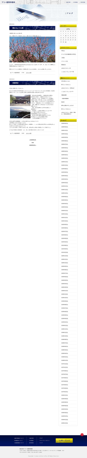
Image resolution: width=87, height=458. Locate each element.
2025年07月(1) (64, 144)
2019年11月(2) (64, 294)
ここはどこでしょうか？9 (67, 91)
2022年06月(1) (64, 234)
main (33, 142)
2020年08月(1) (64, 269)
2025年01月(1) (64, 161)
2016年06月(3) (64, 405)
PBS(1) (63, 50)
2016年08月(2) (64, 402)
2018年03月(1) (64, 353)
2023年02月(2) (64, 207)
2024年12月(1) (64, 165)
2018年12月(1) (64, 329)
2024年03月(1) (64, 179)
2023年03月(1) (64, 203)
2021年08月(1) (64, 245)
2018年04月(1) (64, 349)
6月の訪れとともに (65, 81)
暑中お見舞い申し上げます (67, 105)
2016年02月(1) (64, 416)
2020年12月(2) (64, 255)
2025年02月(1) (64, 158)
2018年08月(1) (64, 339)
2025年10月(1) (64, 133)
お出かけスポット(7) (66, 68)
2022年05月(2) (64, 238)
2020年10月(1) (64, 262)
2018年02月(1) (64, 356)
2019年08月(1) (64, 304)
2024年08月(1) (64, 168)
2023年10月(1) (64, 193)
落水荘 (62, 102)
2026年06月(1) (64, 123)
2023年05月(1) (64, 200)
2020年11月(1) (64, 259)
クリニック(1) (64, 61)
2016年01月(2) (64, 419)
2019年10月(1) (64, 297)
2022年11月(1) (64, 217)
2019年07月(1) (64, 308)
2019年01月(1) (64, 325)
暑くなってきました (66, 84)
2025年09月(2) (64, 137)
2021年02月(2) (64, 252)
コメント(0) (28, 72)
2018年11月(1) (64, 332)
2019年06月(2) (64, 311)
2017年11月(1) (64, 367)
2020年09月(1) (64, 266)
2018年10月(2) (64, 336)
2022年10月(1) (64, 221)
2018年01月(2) (64, 360)
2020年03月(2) (64, 287)
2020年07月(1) (64, 273)
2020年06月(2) (64, 276)
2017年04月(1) (64, 384)
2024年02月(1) (64, 182)
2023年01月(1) (64, 210)
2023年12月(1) (64, 189)
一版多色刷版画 (65, 98)
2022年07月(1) (64, 231)
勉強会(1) (63, 64)
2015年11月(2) (64, 423)
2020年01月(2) (64, 290)
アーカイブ (63, 120)
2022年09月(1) (64, 224)
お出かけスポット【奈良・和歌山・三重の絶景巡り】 (68, 113)
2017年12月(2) (64, 363)
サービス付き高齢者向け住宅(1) (68, 54)
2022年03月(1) (64, 241)
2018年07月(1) (64, 343)
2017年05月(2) (64, 381)
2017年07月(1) (64, 374)
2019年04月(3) (64, 318)
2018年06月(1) (64, 346)
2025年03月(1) (64, 154)
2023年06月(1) (64, 196)
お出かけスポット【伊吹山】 (68, 88)
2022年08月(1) (64, 227)
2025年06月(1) (64, 147)
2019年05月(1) (64, 315)
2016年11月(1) (64, 395)
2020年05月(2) (64, 280)
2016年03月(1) (64, 412)
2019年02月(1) (64, 322)
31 (65, 42)
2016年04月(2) (64, 409)
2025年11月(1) (64, 130)
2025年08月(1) (64, 140)
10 (65, 35)
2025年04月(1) (64, 151)
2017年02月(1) (64, 391)
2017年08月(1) (64, 370)
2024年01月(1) (64, 186)
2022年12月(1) (64, 214)
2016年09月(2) (64, 398)
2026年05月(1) (64, 126)
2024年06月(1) (64, 172)
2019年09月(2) (64, 301)
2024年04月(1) (64, 175)
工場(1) (63, 57)
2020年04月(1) (64, 283)
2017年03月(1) (64, 388)
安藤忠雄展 (63, 95)
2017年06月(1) (64, 377)
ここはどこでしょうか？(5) (67, 71)
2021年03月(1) (64, 248)
